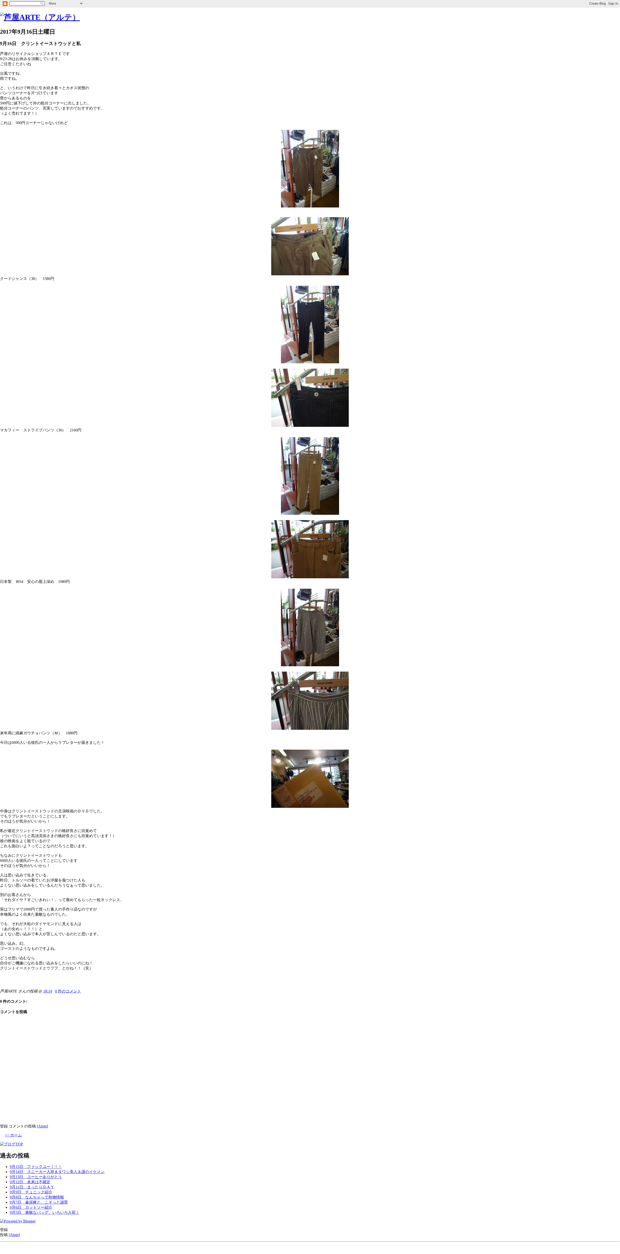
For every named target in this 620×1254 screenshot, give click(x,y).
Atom (42, 1126)
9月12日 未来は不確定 (30, 1182)
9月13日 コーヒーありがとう (36, 1177)
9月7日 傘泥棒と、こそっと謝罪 (39, 1202)
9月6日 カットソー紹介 (31, 1207)
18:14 (47, 991)
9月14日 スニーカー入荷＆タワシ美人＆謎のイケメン (57, 1172)
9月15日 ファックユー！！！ (36, 1167)
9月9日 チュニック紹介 (31, 1192)
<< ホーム (13, 1135)
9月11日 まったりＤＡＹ (32, 1187)
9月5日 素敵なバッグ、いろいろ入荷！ (44, 1212)
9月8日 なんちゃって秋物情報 (37, 1197)
